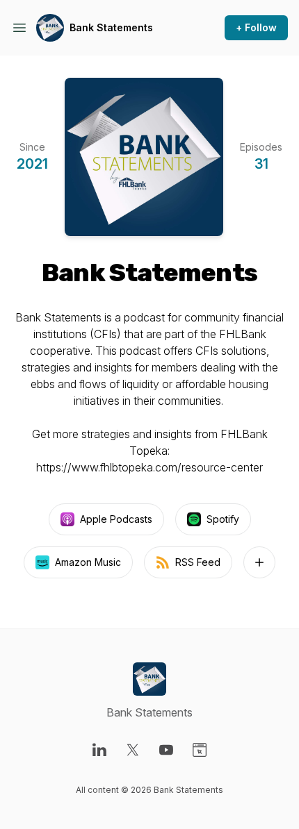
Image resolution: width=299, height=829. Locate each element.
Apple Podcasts (116, 519)
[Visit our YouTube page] (166, 750)
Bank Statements (111, 27)
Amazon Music (88, 562)
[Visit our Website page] (200, 750)
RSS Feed (197, 562)
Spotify (223, 519)
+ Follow (256, 27)
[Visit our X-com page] (133, 750)
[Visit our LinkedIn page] (99, 750)
